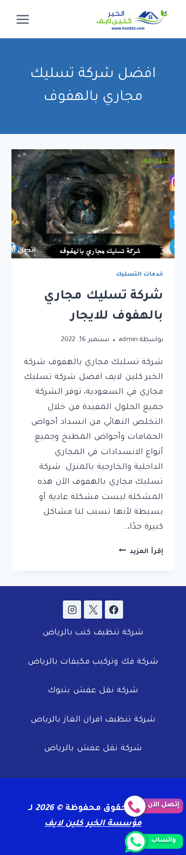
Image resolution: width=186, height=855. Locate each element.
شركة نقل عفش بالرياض (93, 749)
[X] (93, 609)
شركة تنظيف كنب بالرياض (93, 633)
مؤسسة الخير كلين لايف (93, 824)
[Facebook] (114, 609)
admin (128, 340)
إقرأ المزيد (141, 551)
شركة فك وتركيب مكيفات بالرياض (93, 662)
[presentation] (93, 203)
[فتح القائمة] (22, 19)
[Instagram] (72, 609)
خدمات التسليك (139, 274)
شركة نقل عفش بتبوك (93, 691)
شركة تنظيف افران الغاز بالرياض (93, 720)
